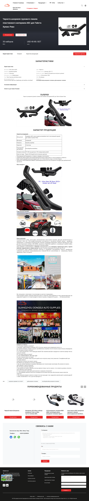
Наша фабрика (31, 475)
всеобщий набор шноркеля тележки (50, 381)
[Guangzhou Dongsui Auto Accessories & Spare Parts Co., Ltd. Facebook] (4, 485)
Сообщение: (44, 430)
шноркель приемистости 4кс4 (16, 381)
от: (42, 446)
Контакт (45, 461)
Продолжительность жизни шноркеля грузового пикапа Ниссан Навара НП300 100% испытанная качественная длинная (33, 414)
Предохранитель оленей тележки (49, 474)
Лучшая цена (8, 35)
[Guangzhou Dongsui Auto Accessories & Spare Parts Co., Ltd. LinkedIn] (7, 485)
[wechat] (19, 437)
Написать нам (21, 35)
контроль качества (31, 478)
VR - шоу (52, 2)
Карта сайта (32, 496)
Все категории (47, 482)
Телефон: (44, 453)
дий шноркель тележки (32, 381)
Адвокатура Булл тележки (49, 480)
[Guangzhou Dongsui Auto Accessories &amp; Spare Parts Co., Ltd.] (7, 5)
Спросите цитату (80, 53)
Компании (30, 473)
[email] (11, 437)
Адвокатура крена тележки (49, 477)
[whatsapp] (15, 437)
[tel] (22, 437)
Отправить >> (66, 490)
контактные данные (32, 481)
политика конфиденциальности (53, 496)
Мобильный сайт (40, 496)
